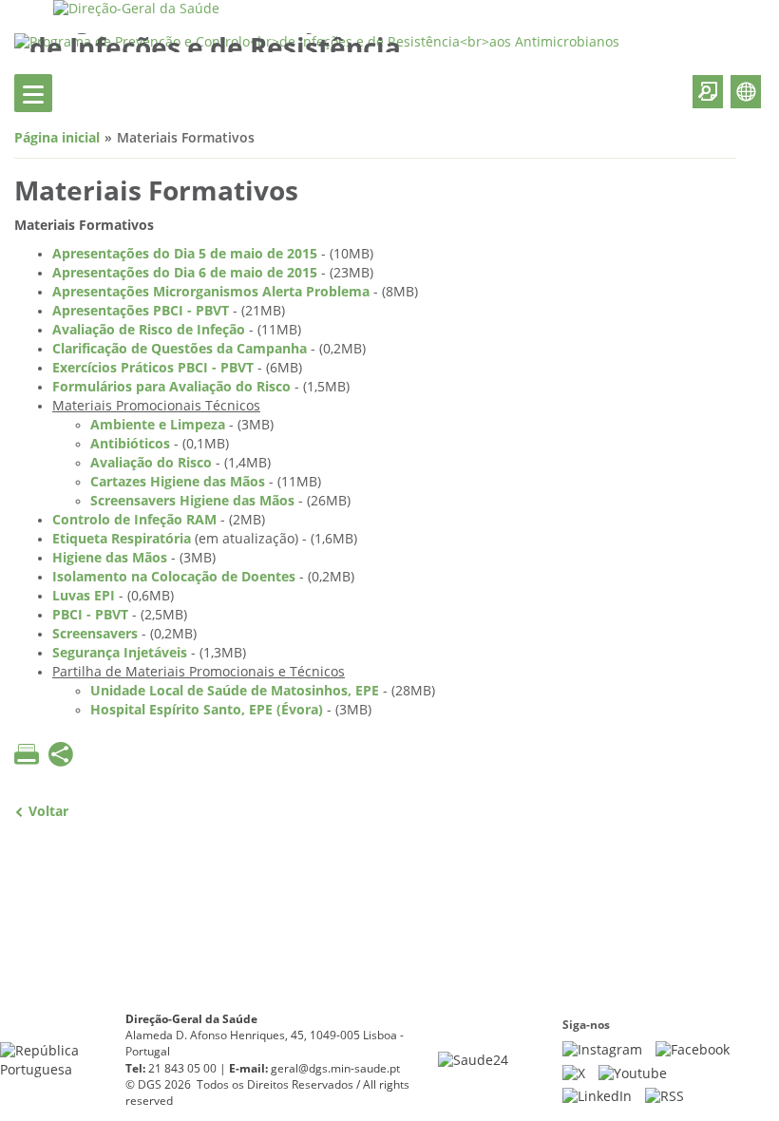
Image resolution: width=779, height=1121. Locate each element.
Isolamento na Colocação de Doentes (173, 577)
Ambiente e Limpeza (157, 425)
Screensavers (95, 634)
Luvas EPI (83, 596)
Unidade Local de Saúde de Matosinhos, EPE (234, 691)
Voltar (48, 812)
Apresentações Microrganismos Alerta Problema (211, 292)
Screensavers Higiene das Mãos (192, 501)
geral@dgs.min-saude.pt (335, 1068)
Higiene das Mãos (109, 558)
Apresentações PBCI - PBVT (140, 311)
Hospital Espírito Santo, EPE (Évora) (206, 710)
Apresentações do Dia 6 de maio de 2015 (184, 273)
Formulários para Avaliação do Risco (171, 387)
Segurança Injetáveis (119, 653)
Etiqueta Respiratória (121, 539)
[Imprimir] (26, 754)
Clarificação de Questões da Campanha (179, 349)
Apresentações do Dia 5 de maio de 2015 (184, 254)
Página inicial (57, 138)
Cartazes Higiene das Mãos (177, 482)
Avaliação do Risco (151, 463)
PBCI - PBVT (90, 615)
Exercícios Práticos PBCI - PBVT (153, 368)
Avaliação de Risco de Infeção (148, 330)
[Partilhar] (60, 756)
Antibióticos (130, 444)
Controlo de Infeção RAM (134, 520)
